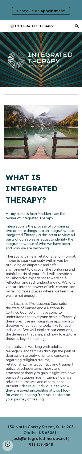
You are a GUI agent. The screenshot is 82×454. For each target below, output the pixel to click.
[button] (5, 26)
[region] (41, 10)
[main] (41, 189)
